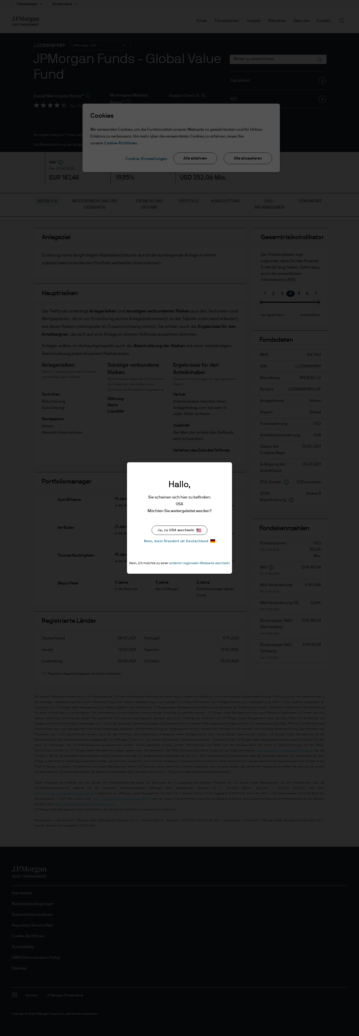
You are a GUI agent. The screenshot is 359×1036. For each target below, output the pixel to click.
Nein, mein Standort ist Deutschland (176, 541)
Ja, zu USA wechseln (176, 530)
